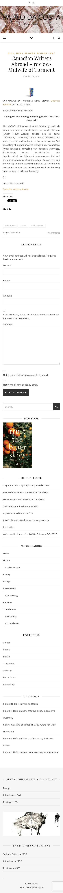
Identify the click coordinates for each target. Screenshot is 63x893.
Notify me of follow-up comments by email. (25, 374)
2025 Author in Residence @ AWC (20, 506)
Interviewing (11, 595)
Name (7, 265)
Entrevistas (9, 677)
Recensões (9, 684)
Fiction (6, 560)
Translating (10, 616)
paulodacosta (13, 232)
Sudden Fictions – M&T (15, 854)
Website (7, 295)
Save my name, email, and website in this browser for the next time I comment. (31, 316)
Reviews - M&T (46, 53)
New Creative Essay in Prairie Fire (40, 752)
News (19, 53)
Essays (7, 581)
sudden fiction (37, 225)
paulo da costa (31, 17)
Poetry (6, 574)
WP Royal (38, 887)
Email (6, 280)
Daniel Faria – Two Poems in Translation (24, 499)
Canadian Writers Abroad (16, 189)
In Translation (12, 623)
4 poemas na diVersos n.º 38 (18, 513)
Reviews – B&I (11, 801)
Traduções (8, 663)
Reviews (30, 53)
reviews (23, 225)
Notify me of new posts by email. (20, 384)
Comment (8, 324)
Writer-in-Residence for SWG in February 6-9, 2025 (30, 534)
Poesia (6, 649)
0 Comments (53, 232)
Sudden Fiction (12, 567)
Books (34, 703)
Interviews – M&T (12, 861)
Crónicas (7, 670)
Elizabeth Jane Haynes (15, 703)
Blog (11, 53)
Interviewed (9, 588)
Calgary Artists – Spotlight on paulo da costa (26, 485)
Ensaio (6, 656)
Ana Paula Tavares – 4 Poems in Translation (26, 492)
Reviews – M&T (11, 868)
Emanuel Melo (11, 710)
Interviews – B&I (12, 794)
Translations (9, 609)
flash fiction (10, 225)
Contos (7, 642)
